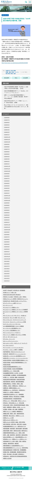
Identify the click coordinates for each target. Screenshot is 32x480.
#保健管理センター (8, 371)
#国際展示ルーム (7, 390)
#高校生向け (6, 456)
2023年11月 (7, 198)
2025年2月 (6, 161)
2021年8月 (6, 263)
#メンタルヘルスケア (8, 345)
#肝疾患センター (7, 439)
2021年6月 (6, 268)
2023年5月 (6, 212)
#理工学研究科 (6, 424)
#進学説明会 (25, 447)
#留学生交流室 (17, 430)
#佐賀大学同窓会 (7, 360)
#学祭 (11, 405)
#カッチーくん (21, 317)
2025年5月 (6, 154)
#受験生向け (15, 385)
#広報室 (5, 409)
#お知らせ (23, 315)
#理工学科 (13, 424)
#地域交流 (16, 392)
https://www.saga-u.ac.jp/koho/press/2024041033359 (15, 62)
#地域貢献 (21, 394)
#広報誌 (10, 409)
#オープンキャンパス (8, 315)
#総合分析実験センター (9, 437)
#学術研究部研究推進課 (19, 405)
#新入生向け (12, 415)
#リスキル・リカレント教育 (10, 349)
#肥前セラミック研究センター (19, 439)
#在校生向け (22, 390)
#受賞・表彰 (8, 72)
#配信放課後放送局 (8, 450)
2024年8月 (6, 176)
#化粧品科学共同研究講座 (9, 379)
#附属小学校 (6, 452)
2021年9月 (6, 261)
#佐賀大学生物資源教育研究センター (12, 366)
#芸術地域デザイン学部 (9, 441)
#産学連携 (24, 428)
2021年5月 (6, 271)
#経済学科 (12, 435)
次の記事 (25, 78)
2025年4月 (6, 156)
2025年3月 (6, 159)
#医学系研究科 (6, 381)
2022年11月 (7, 227)
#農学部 (16, 443)
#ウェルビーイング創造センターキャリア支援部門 (15, 309)
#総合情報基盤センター (21, 437)
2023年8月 (6, 205)
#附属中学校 (16, 450)
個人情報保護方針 (18, 467)
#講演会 (24, 441)
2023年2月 (6, 220)
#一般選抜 (20, 349)
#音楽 (4, 454)
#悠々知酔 (14, 409)
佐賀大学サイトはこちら (7, 467)
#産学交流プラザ (22, 426)
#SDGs (24, 296)
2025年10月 (7, 142)
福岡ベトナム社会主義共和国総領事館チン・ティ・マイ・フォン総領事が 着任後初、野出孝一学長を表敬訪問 (16, 96)
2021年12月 (7, 254)
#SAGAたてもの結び (8, 296)
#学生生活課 (6, 405)
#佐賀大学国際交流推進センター (20, 360)
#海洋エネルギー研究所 (9, 422)
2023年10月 (7, 200)
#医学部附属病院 (20, 381)
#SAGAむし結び (18, 296)
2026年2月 (6, 132)
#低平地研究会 (6, 351)
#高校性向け (21, 454)
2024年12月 (7, 166)
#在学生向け (15, 390)
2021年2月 (6, 278)
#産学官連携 (19, 428)
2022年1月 (6, 251)
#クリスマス (6, 322)
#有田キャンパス (20, 415)
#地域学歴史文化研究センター (10, 394)
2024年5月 (6, 183)
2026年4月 (6, 127)
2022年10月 (7, 229)
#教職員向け (19, 411)
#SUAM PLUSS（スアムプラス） (19, 301)
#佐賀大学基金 (6, 362)
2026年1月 (6, 134)
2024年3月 (6, 188)
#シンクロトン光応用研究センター (11, 330)
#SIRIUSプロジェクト (22, 299)
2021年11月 (7, 256)
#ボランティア (17, 343)
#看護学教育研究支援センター (10, 432)
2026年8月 (6, 117)
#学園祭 (22, 396)
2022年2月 (6, 249)
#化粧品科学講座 (20, 379)
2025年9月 (6, 144)
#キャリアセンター (8, 319)
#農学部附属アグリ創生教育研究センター (13, 445)
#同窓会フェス (22, 385)
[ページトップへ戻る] (30, 468)
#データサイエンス (12, 336)
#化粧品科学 (21, 377)
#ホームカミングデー (8, 343)
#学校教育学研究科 (8, 398)
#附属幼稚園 (13, 452)
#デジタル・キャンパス (9, 339)
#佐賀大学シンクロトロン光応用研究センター (14, 356)
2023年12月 (7, 195)
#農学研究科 (11, 443)
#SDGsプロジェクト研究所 (9, 299)
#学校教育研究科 (17, 398)
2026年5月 (6, 125)
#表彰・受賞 (18, 441)
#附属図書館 (23, 450)
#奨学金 (11, 396)
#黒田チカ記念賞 (7, 458)
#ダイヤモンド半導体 (20, 334)
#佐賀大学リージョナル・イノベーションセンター (15, 358)
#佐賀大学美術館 (7, 368)
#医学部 (13, 381)
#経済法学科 (24, 435)
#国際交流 (5, 388)
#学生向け (5, 403)
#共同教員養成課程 (21, 375)
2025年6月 (6, 151)
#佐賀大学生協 (6, 364)
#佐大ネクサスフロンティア (18, 351)
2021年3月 (6, 276)
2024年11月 (7, 168)
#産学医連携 (6, 428)
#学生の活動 (14, 400)
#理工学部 (8, 73)
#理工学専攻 (22, 422)
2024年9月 (6, 173)
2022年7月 (6, 237)
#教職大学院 (6, 413)
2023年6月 (6, 210)
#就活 (4, 407)
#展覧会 (14, 407)
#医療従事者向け (7, 383)
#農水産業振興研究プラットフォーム (12, 447)
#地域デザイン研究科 (8, 392)
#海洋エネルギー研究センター (10, 420)
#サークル (17, 324)
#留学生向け (24, 430)
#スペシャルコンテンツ (9, 332)
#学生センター (6, 400)
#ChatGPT (10, 290)
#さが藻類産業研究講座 (9, 326)
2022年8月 (6, 234)
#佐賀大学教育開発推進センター (19, 362)
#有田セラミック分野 (8, 417)
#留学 (11, 430)
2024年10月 (7, 171)
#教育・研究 (13, 413)
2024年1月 (6, 193)
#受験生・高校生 (7, 385)
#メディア (24, 343)
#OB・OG (13, 292)
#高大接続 (9, 454)
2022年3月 (6, 246)
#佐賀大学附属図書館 (17, 368)
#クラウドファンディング (19, 319)
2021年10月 (7, 259)
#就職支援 (9, 407)
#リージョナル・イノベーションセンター (13, 347)
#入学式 (16, 373)
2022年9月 (6, 232)
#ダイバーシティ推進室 (9, 334)
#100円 (5, 290)
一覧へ (16, 78)
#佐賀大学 (8, 70)
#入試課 (21, 373)
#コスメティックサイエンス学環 (18, 322)
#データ (5, 336)
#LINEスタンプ (7, 292)
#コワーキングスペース (9, 324)
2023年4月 (6, 215)
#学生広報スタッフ (13, 403)
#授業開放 (20, 409)
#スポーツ (17, 332)
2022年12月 (7, 224)
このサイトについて (7, 468)
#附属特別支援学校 (21, 452)
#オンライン (17, 315)
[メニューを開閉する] (30, 2)
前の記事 (6, 78)
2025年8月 (6, 146)
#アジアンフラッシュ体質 (9, 303)
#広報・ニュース (14, 72)
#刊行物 (12, 377)
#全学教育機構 (6, 375)
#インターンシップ (8, 305)
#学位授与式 (17, 396)
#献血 (16, 422)
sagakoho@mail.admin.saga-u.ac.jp (17, 475)
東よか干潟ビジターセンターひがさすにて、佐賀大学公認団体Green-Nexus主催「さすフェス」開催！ (16, 106)
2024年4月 (6, 185)
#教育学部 (5, 415)
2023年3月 (6, 217)
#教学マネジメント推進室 (9, 411)
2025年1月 (6, 164)
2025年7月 (6, 149)
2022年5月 (6, 242)
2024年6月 (6, 181)
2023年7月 (6, 207)
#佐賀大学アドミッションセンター (17, 354)
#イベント (18, 303)
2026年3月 (6, 129)
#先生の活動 (13, 70)
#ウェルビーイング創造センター (11, 307)
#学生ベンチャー (22, 400)
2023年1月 (6, 222)
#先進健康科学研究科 (8, 373)
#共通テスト (6, 377)
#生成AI (24, 424)
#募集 (16, 377)
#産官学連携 (6, 430)
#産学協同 (12, 428)
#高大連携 (14, 454)
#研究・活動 (6, 435)
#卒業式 (14, 383)
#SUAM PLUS (6, 301)
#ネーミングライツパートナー (10, 341)
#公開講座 (13, 375)
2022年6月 (6, 239)
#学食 (27, 405)
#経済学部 (18, 435)
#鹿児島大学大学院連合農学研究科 (18, 456)
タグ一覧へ (25, 72)
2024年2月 (6, 190)
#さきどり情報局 (19, 326)
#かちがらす (6, 317)
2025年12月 (7, 137)
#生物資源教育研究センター (10, 426)
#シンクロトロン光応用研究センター (12, 328)
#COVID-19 (16, 290)
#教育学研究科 (20, 413)
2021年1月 (6, 281)
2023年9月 (6, 203)
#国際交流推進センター (14, 388)
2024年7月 (6, 178)
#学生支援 (21, 403)
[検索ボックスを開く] (26, 2)
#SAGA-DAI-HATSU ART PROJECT (12, 294)
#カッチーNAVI (13, 317)
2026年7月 (6, 120)
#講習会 (5, 443)
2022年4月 (6, 244)
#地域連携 (5, 396)
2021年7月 (6, 266)
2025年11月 (7, 139)
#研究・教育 (13, 73)
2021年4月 (6, 273)
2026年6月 (6, 122)
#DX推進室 (22, 290)
